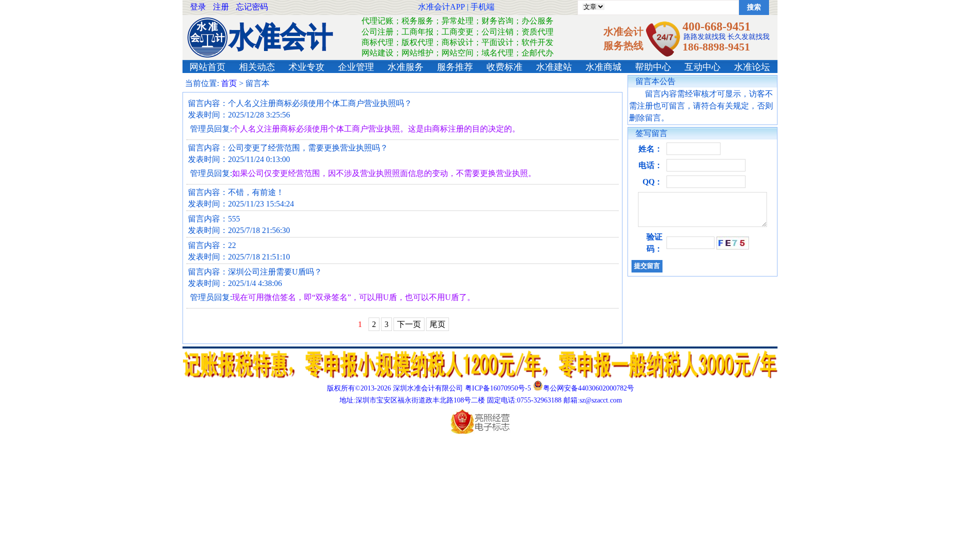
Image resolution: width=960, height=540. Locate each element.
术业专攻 (306, 67)
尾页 (438, 324)
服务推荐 (455, 67)
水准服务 (406, 67)
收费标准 (504, 67)
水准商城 (604, 67)
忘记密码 (252, 6)
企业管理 (356, 67)
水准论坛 (752, 67)
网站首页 (208, 67)
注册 (221, 6)
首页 (229, 83)
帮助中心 (653, 67)
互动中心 (702, 67)
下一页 (409, 324)
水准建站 (554, 67)
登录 (198, 6)
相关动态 (257, 67)
